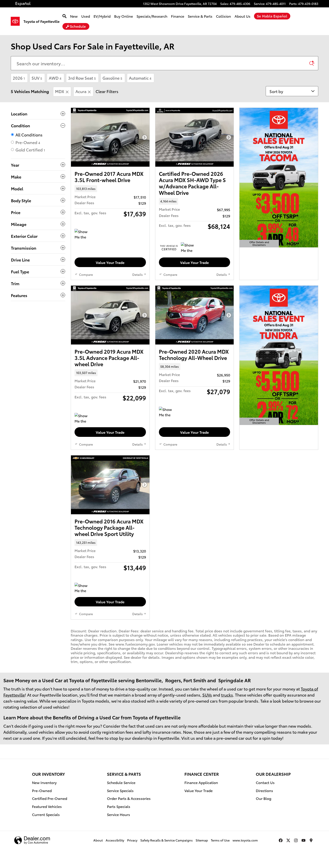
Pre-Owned (42, 790)
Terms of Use (220, 840)
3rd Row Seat (82, 78)
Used (85, 16)
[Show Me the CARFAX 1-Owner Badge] (83, 234)
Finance (177, 16)
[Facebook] (280, 840)
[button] (110, 188)
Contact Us (265, 782)
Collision (223, 16)
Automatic (140, 78)
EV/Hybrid (102, 16)
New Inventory (44, 782)
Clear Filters (107, 91)
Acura (80, 91)
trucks (227, 694)
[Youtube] (303, 840)
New (74, 16)
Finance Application (201, 782)
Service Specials (120, 790)
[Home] (17, 21)
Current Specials (46, 814)
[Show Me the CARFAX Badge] (83, 418)
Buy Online (123, 16)
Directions (264, 790)
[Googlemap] (311, 840)
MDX (59, 91)
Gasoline (112, 78)
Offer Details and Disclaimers (259, 243)
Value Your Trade (110, 262)
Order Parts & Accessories (129, 798)
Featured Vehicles (47, 806)
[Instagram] (296, 840)
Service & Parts (200, 16)
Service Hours (118, 814)
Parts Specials (118, 806)
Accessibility (115, 840)
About (98, 840)
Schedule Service (121, 782)
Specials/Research (152, 16)
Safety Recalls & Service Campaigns (166, 840)
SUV (37, 78)
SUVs (207, 694)
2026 (19, 78)
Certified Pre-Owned (49, 798)
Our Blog (263, 798)
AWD (55, 78)
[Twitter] (288, 840)
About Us (242, 16)
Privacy (132, 840)
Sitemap (202, 840)
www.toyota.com (245, 840)
